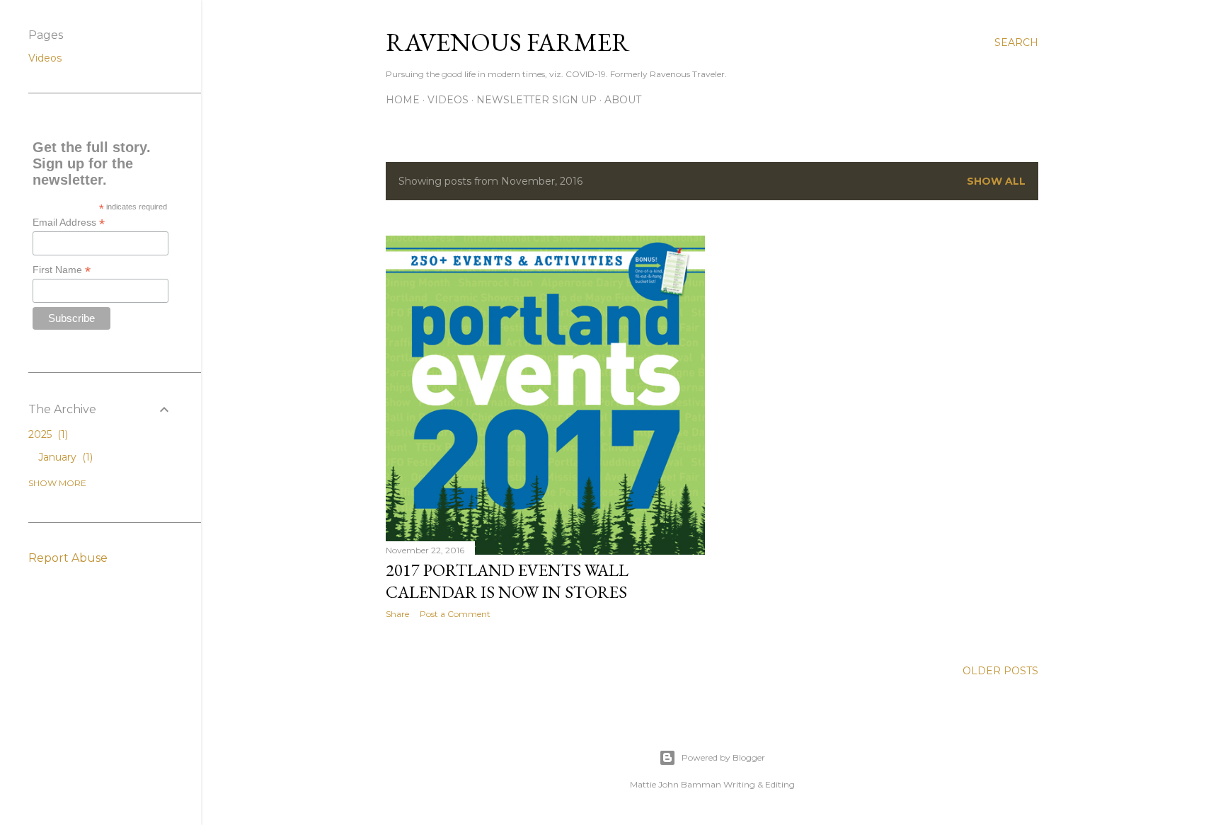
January (64, 457)
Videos (448, 99)
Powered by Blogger (723, 757)
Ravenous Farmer (508, 42)
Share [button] (397, 613)
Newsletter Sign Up (536, 99)
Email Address (69, 222)
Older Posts (1000, 670)
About (622, 99)
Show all (996, 181)
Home (403, 99)
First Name (62, 270)
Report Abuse (68, 558)
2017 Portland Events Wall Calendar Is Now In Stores (507, 581)
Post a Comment (455, 613)
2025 (46, 434)
